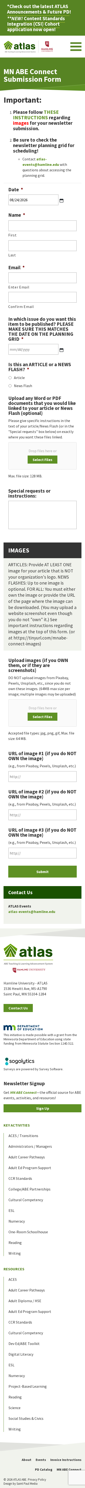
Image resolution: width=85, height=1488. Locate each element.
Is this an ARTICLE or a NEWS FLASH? (39, 367)
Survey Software (51, 1069)
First (12, 235)
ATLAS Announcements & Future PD (38, 9)
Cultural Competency (25, 1199)
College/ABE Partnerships (29, 1189)
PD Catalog (43, 1469)
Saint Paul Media (27, 1484)
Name (16, 214)
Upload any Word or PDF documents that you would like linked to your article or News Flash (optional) (42, 406)
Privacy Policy (37, 1480)
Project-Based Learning (27, 1386)
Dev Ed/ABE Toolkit (24, 1343)
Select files (42, 459)
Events (41, 1460)
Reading (15, 1242)
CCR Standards (20, 1178)
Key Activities (17, 1125)
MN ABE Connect (69, 1469)
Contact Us (18, 1008)
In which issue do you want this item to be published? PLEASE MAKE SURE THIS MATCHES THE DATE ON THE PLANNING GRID (42, 329)
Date (15, 189)
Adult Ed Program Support (29, 1167)
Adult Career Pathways (26, 1157)
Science (14, 1407)
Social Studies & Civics (25, 1418)
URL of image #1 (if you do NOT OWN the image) (42, 756)
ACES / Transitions (23, 1135)
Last (12, 255)
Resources (14, 1269)
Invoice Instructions (65, 1460)
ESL (11, 1210)
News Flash (23, 385)
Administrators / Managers (30, 1146)
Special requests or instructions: (29, 493)
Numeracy (16, 1221)
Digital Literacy (20, 1354)
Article (19, 377)
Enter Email (18, 287)
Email (16, 267)
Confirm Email (21, 306)
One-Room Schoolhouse (28, 1231)
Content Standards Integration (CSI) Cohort (36, 21)
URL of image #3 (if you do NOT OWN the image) (42, 832)
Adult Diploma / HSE (24, 1300)
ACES (12, 1279)
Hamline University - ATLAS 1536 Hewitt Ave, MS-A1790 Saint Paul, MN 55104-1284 (25, 988)
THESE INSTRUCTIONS (36, 115)
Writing (14, 1253)
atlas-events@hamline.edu (31, 911)
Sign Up (42, 1108)
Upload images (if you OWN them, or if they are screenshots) (38, 665)
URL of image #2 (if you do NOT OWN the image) (42, 794)
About (26, 1460)
